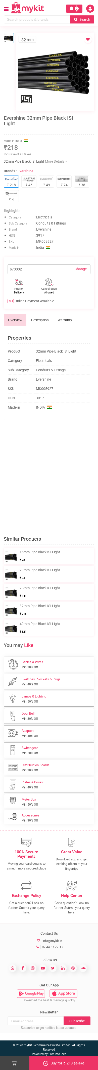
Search (84, 19)
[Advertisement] (49, 478)
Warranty (65, 319)
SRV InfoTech (57, 1054)
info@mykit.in (52, 940)
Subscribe (77, 1020)
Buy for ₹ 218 (67, 1062)
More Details (55, 161)
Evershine (25, 170)
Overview (15, 319)
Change (81, 268)
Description (40, 319)
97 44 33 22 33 (52, 947)
